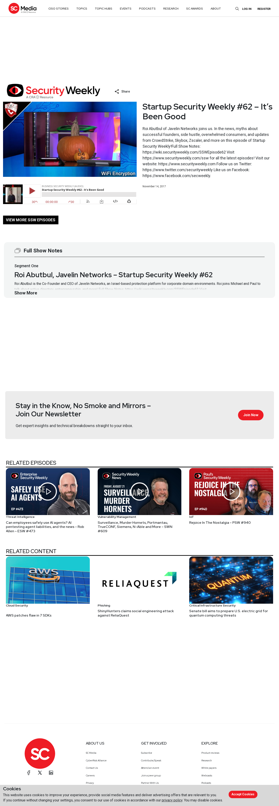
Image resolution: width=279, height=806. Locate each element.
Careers (90, 775)
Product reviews (210, 752)
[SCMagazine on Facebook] (28, 772)
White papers (208, 767)
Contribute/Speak (151, 760)
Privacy (90, 782)
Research (206, 760)
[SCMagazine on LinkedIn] (51, 772)
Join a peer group (151, 775)
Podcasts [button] (147, 8)
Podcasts (206, 782)
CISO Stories (58, 8)
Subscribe (146, 752)
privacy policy (172, 800)
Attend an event (150, 767)
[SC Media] (22, 8)
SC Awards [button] (194, 8)
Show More (25, 293)
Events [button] (125, 8)
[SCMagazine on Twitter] (40, 772)
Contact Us (92, 767)
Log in (247, 8)
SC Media (91, 752)
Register (263, 8)
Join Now (250, 415)
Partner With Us (150, 782)
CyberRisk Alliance (96, 760)
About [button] (216, 8)
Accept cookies (242, 794)
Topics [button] (81, 8)
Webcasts (206, 775)
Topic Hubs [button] (103, 8)
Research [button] (171, 8)
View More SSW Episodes (30, 220)
